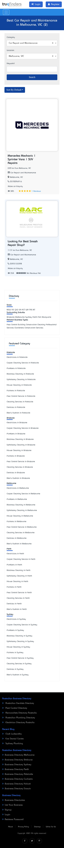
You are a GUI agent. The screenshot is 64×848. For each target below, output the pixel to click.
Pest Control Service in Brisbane (21, 462)
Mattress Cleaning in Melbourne (21, 505)
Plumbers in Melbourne (17, 499)
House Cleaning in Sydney (18, 647)
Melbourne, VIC (16, 177)
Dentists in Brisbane (16, 473)
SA (20, 310)
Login (7, 815)
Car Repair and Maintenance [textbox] (23, 43)
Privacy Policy (23, 827)
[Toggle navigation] (6, 12)
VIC (12, 310)
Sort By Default (13, 90)
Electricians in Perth (15, 554)
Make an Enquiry (15, 186)
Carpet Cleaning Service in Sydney (22, 625)
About (10, 827)
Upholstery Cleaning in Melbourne (22, 510)
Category (11, 37)
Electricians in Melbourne (18, 488)
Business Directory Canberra (19, 779)
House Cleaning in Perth (17, 581)
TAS (30, 310)
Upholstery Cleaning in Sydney (20, 641)
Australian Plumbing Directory (20, 718)
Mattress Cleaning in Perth (18, 570)
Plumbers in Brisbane (16, 434)
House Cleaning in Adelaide (19, 385)
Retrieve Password (14, 819)
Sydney (10, 614)
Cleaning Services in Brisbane (20, 467)
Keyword (11, 63)
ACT (23, 310)
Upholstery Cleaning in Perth (19, 576)
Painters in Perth (14, 587)
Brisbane (11, 418)
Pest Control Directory (16, 708)
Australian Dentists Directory (19, 703)
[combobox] (32, 43)
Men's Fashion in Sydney (18, 675)
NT (34, 310)
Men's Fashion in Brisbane (18, 478)
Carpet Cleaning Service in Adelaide (23, 363)
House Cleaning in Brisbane (19, 450)
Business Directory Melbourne (20, 755)
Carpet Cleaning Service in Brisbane (23, 428)
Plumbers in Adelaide (16, 368)
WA (27, 310)
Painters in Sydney (15, 653)
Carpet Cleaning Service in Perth (21, 559)
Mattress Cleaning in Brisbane (20, 439)
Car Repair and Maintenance (23, 173)
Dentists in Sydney (15, 669)
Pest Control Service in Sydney (20, 658)
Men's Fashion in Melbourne (19, 544)
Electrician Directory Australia (20, 722)
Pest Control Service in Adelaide (21, 396)
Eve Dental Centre (14, 739)
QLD (16, 310)
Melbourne (11, 483)
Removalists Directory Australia (21, 713)
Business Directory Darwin (18, 789)
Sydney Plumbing (14, 744)
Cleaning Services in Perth (18, 598)
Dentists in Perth (14, 604)
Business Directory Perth (17, 769)
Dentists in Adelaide (16, 407)
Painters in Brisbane (16, 456)
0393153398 (16, 264)
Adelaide (11, 352)
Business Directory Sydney (18, 765)
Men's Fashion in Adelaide (18, 413)
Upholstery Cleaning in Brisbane (21, 445)
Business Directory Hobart (18, 784)
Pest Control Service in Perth (19, 593)
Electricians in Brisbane (17, 423)
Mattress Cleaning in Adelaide (20, 374)
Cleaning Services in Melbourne (21, 533)
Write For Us (51, 827)
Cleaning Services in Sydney (19, 664)
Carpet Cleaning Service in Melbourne (23, 494)
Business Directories (15, 800)
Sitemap (37, 827)
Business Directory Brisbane (19, 760)
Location (10, 50)
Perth (9, 549)
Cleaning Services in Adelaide (20, 402)
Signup (8, 810)
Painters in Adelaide (16, 391)
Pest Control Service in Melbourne (22, 527)
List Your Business (14, 805)
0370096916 (16, 182)
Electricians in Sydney (16, 619)
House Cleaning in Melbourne (20, 516)
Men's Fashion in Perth (17, 609)
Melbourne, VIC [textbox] (16, 56)
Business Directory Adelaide (19, 774)
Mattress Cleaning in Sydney (19, 636)
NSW (9, 310)
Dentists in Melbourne (16, 538)
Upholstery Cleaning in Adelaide (21, 379)
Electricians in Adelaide (17, 357)
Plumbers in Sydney (15, 630)
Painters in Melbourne (16, 522)
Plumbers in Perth (14, 565)
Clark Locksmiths (13, 734)
